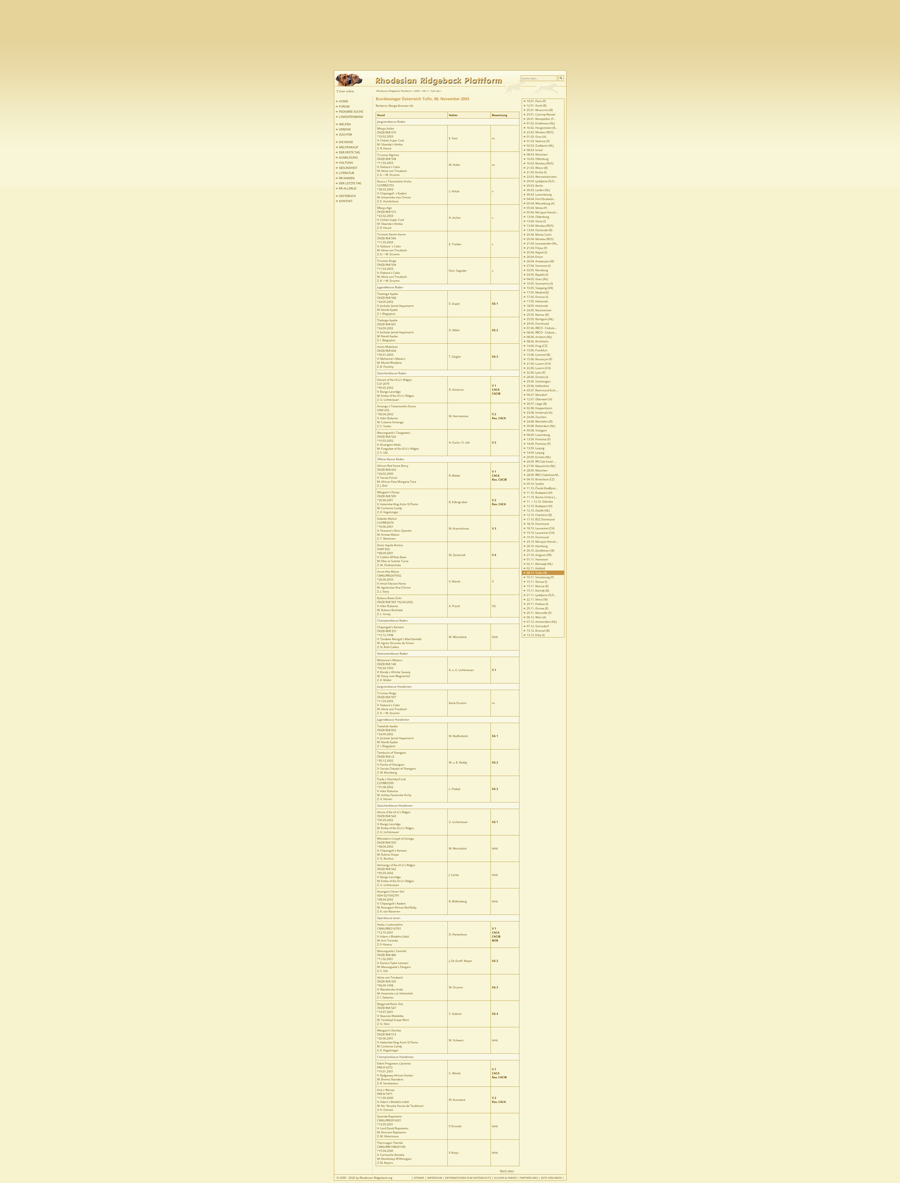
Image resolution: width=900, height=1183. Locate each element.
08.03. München (537, 154)
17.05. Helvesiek (537, 301)
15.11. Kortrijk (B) (538, 591)
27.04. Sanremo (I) (539, 266)
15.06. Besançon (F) (539, 359)
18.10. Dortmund (538, 524)
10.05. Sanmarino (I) (540, 284)
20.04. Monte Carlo (539, 235)
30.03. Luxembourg (539, 195)
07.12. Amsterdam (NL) (542, 622)
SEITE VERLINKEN (551, 1177)
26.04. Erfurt (535, 257)
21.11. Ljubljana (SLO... (541, 595)
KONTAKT (345, 201)
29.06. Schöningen (539, 381)
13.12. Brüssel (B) (538, 631)
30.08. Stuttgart (537, 430)
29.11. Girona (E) (537, 608)
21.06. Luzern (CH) (539, 364)
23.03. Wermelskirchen (542, 177)
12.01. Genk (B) (537, 106)
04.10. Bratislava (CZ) (541, 479)
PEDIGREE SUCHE (351, 111)
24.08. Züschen (536, 417)
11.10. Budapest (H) (539, 493)
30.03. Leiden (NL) (538, 190)
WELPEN (345, 124)
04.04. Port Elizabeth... (541, 199)
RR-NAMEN (347, 178)
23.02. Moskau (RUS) (540, 132)
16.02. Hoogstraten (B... (542, 128)
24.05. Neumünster (539, 310)
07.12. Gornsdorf (538, 626)
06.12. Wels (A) (536, 617)
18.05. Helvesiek (537, 306)
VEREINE (345, 129)
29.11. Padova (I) (537, 604)
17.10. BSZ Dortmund (541, 519)
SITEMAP (419, 1177)
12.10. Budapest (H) (539, 506)
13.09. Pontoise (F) (539, 439)
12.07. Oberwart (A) (539, 399)
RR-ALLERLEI (347, 188)
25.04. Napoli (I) (537, 252)
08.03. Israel (535, 150)
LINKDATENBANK (351, 117)
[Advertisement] (469, 35)
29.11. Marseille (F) (539, 613)
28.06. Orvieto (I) (537, 377)
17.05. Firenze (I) (537, 297)
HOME (343, 101)
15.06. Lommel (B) (538, 355)
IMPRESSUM (434, 1177)
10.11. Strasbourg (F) (540, 577)
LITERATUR (346, 173)
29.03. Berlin (535, 186)
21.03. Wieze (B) (537, 168)
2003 (417, 91)
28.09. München (537, 470)
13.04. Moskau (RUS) (540, 226)
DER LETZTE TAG (350, 183)
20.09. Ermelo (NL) (539, 457)
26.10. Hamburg (537, 546)
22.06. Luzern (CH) (539, 368)
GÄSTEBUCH (347, 196)
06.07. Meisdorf (537, 395)
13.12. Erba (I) (536, 635)
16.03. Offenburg (538, 159)
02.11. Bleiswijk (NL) (540, 564)
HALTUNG (346, 162)
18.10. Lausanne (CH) (541, 528)
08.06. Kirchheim (537, 341)
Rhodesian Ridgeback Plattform (393, 91)
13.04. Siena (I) (536, 221)
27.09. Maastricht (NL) (541, 466)
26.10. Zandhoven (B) (540, 551)
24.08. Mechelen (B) (540, 421)
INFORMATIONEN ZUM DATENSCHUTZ (468, 1177)
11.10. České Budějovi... (542, 488)
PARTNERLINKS (529, 1177)
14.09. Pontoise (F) (539, 444)
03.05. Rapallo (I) (537, 275)
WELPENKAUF (348, 147)
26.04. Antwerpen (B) (540, 261)
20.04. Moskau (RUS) (540, 239)
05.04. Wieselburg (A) (541, 203)
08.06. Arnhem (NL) (539, 337)
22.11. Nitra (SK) (537, 599)
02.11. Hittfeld (536, 568)
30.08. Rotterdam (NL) (541, 426)
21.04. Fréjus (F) (537, 248)
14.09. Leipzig (535, 453)
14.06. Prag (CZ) (537, 346)
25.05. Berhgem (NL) (540, 319)
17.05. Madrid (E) (538, 292)
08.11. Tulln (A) (431, 91)
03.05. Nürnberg (537, 270)
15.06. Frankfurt (537, 350)
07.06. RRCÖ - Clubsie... (542, 328)
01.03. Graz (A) (536, 137)
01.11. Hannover (537, 559)
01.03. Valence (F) (538, 141)
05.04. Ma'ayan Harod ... (542, 212)
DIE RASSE (346, 142)
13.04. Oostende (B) (539, 230)
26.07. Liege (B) (537, 404)
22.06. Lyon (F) (536, 373)
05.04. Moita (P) (537, 208)
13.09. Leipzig (535, 448)
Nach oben (507, 1171)
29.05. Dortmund (538, 324)
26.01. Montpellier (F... (541, 119)
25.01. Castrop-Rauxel (541, 114)
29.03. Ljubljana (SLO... (541, 181)
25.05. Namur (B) (538, 315)
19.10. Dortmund (538, 537)
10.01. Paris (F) (536, 101)
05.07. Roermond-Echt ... (542, 390)
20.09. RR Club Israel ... (541, 462)
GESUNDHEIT (348, 168)
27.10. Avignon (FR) (539, 555)
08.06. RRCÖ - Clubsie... (542, 332)
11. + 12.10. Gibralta (540, 502)
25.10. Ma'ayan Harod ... (542, 542)
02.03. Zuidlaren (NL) (540, 146)
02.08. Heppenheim (539, 408)
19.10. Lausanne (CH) (541, 533)
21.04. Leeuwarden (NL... (543, 243)
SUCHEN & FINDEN (505, 1177)
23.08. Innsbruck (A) (539, 413)
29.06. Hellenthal (538, 386)
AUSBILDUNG (348, 157)
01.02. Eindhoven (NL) (541, 123)
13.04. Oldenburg (538, 217)
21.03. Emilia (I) (537, 172)
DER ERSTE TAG (349, 152)
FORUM (344, 106)
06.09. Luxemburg (538, 435)
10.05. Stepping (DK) (540, 288)
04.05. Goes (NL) (537, 279)
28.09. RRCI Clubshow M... (543, 475)
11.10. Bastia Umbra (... (542, 497)
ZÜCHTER (345, 134)
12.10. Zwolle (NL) (538, 510)
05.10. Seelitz (535, 484)
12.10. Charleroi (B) (539, 515)
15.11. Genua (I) (537, 582)
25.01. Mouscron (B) (540, 110)
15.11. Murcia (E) (538, 586)
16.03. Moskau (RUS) (540, 163)
